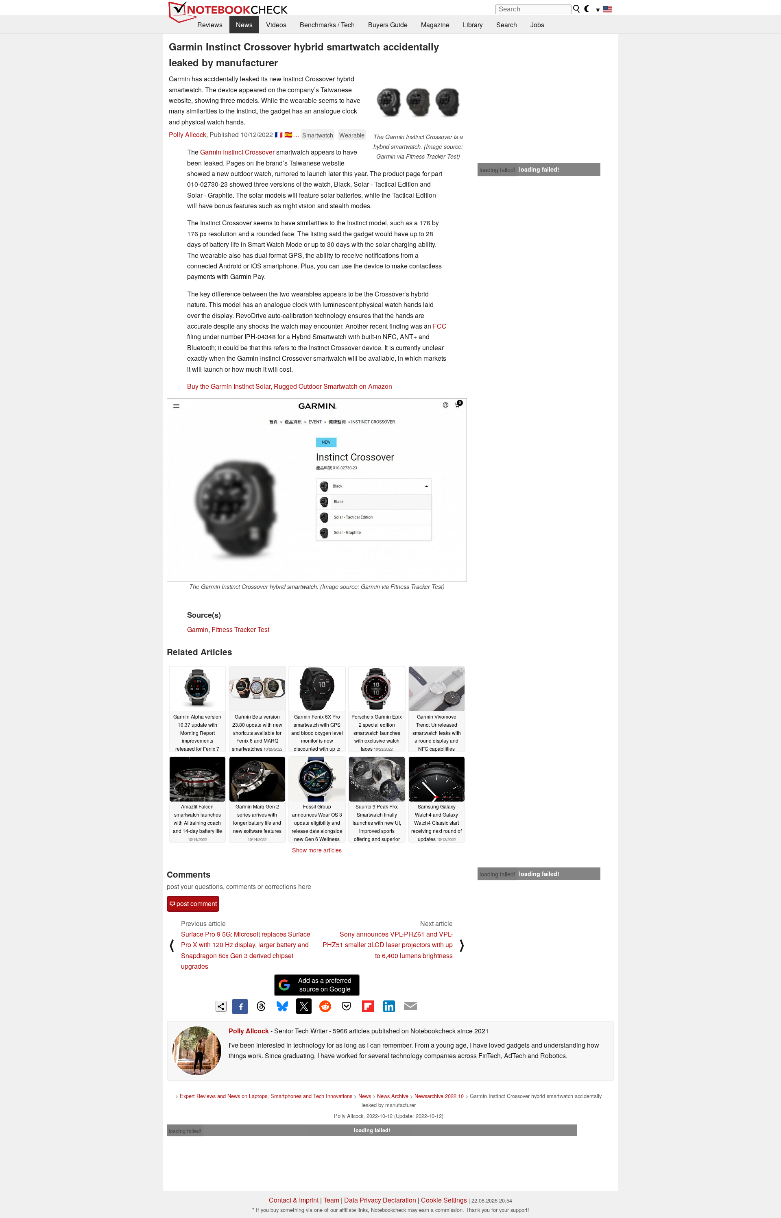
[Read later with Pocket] (346, 1006)
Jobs (537, 24)
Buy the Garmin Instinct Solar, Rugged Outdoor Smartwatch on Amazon (289, 386)
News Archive (392, 1096)
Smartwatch (317, 135)
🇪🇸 (288, 134)
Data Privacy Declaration (380, 1200)
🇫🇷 (279, 134)
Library (473, 24)
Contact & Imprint (294, 1200)
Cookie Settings (444, 1200)
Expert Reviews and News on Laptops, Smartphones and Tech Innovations (266, 1096)
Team (331, 1200)
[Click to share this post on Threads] (261, 1006)
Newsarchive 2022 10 (439, 1096)
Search (506, 24)
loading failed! (497, 170)
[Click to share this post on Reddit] (325, 1006)
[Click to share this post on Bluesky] (282, 1006)
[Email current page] (410, 1006)
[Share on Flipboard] (367, 1006)
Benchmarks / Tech (327, 24)
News (244, 24)
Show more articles (317, 850)
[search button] (576, 9)
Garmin (197, 629)
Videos (276, 24)
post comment (196, 903)
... (296, 134)
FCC (440, 326)
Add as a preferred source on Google (324, 985)
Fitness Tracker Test (240, 629)
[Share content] (221, 1006)
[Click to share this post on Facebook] (240, 1006)
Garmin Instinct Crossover (237, 152)
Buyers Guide (388, 24)
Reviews (210, 24)
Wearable (351, 135)
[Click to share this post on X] (304, 1006)
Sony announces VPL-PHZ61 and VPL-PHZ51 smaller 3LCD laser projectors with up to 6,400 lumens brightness (388, 944)
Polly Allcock (187, 134)
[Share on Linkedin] (389, 1006)
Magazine (435, 24)
